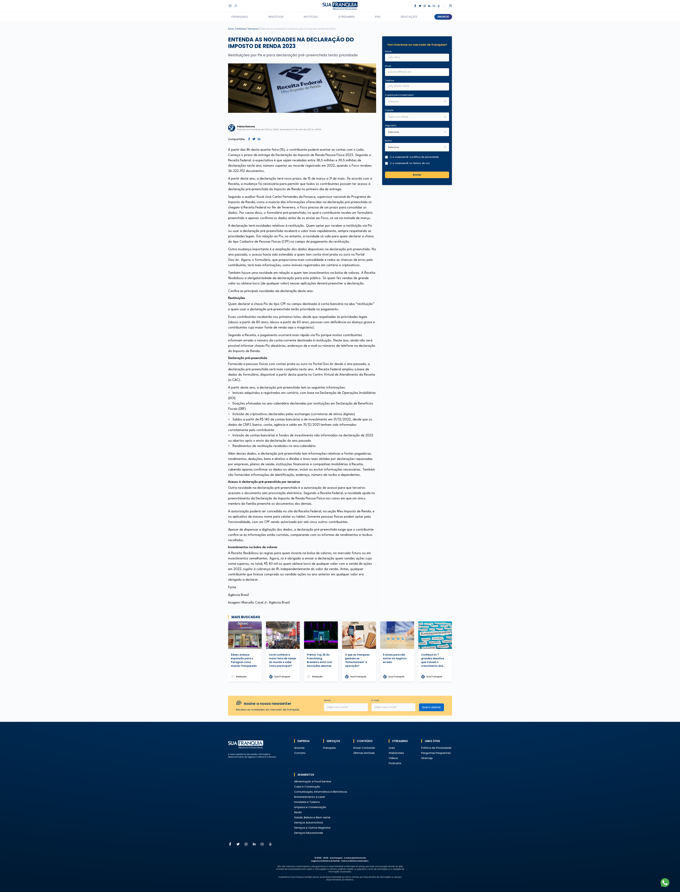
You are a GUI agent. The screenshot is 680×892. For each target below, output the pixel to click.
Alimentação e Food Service (312, 781)
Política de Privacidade (436, 748)
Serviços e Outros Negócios (312, 827)
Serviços (253, 28)
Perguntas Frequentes (436, 753)
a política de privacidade (424, 157)
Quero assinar (431, 707)
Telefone (389, 80)
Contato (300, 753)
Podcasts (395, 763)
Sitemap (427, 758)
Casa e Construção (307, 786)
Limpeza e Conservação (310, 807)
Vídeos (393, 758)
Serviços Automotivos (308, 822)
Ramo (388, 140)
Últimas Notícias (364, 753)
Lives (392, 748)
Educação (409, 17)
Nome (388, 51)
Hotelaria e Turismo (307, 802)
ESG (378, 17)
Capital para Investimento (399, 95)
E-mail (375, 700)
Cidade (389, 110)
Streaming (346, 17)
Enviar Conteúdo (364, 748)
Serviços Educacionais (308, 833)
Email (388, 65)
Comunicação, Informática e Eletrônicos (320, 792)
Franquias (239, 17)
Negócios (276, 17)
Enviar (417, 174)
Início (231, 28)
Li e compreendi (414, 157)
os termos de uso (419, 163)
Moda (298, 812)
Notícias (311, 17)
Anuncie (443, 16)
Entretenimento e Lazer (309, 797)
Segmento (390, 125)
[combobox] (414, 117)
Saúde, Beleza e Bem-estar (312, 817)
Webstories (396, 753)
